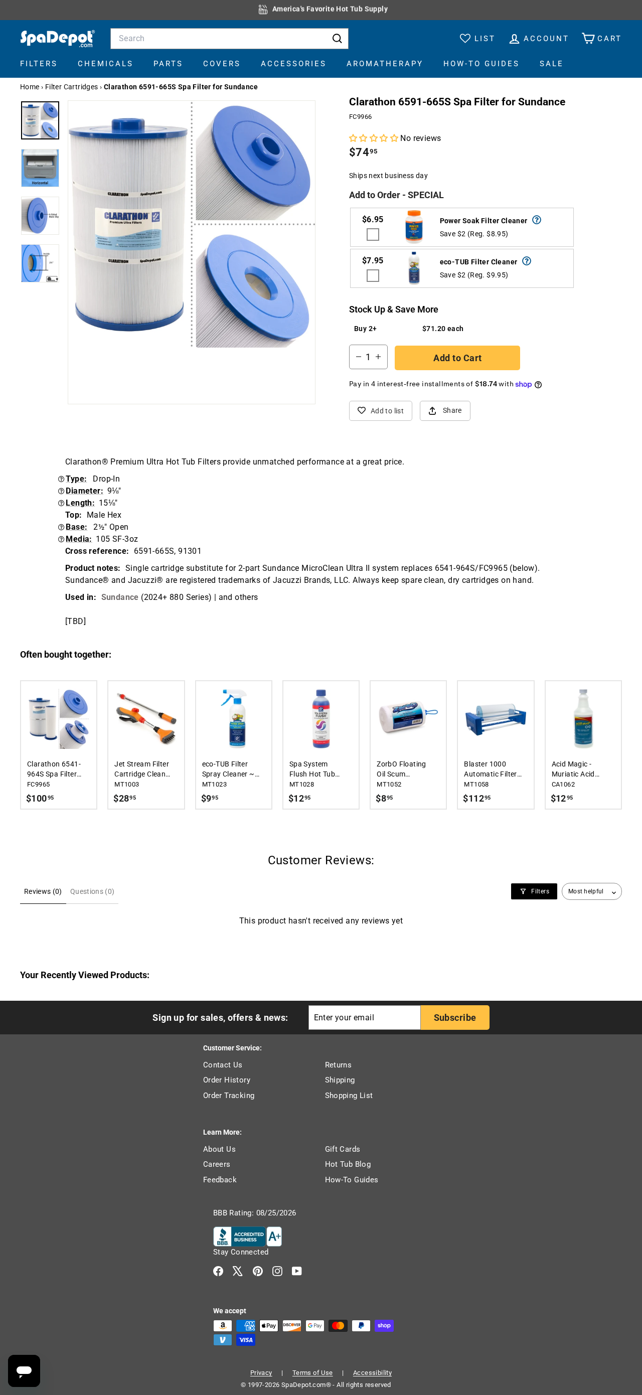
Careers (217, 1164)
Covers (222, 63)
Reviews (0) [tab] (43, 891)
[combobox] (229, 38)
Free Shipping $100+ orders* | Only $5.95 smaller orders (330, 10)
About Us (219, 1149)
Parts (168, 63)
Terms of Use (312, 1372)
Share (452, 410)
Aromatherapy (385, 63)
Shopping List (349, 1095)
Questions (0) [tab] (92, 891)
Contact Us (223, 1064)
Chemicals (105, 63)
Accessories (294, 63)
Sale (552, 63)
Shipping (340, 1079)
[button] (374, 138)
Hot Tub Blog (348, 1164)
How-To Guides (481, 63)
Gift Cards (343, 1149)
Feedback (220, 1179)
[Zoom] (191, 224)
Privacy (261, 1372)
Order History (226, 1079)
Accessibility (372, 1372)
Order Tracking (229, 1095)
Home (30, 87)
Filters (39, 63)
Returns (338, 1064)
